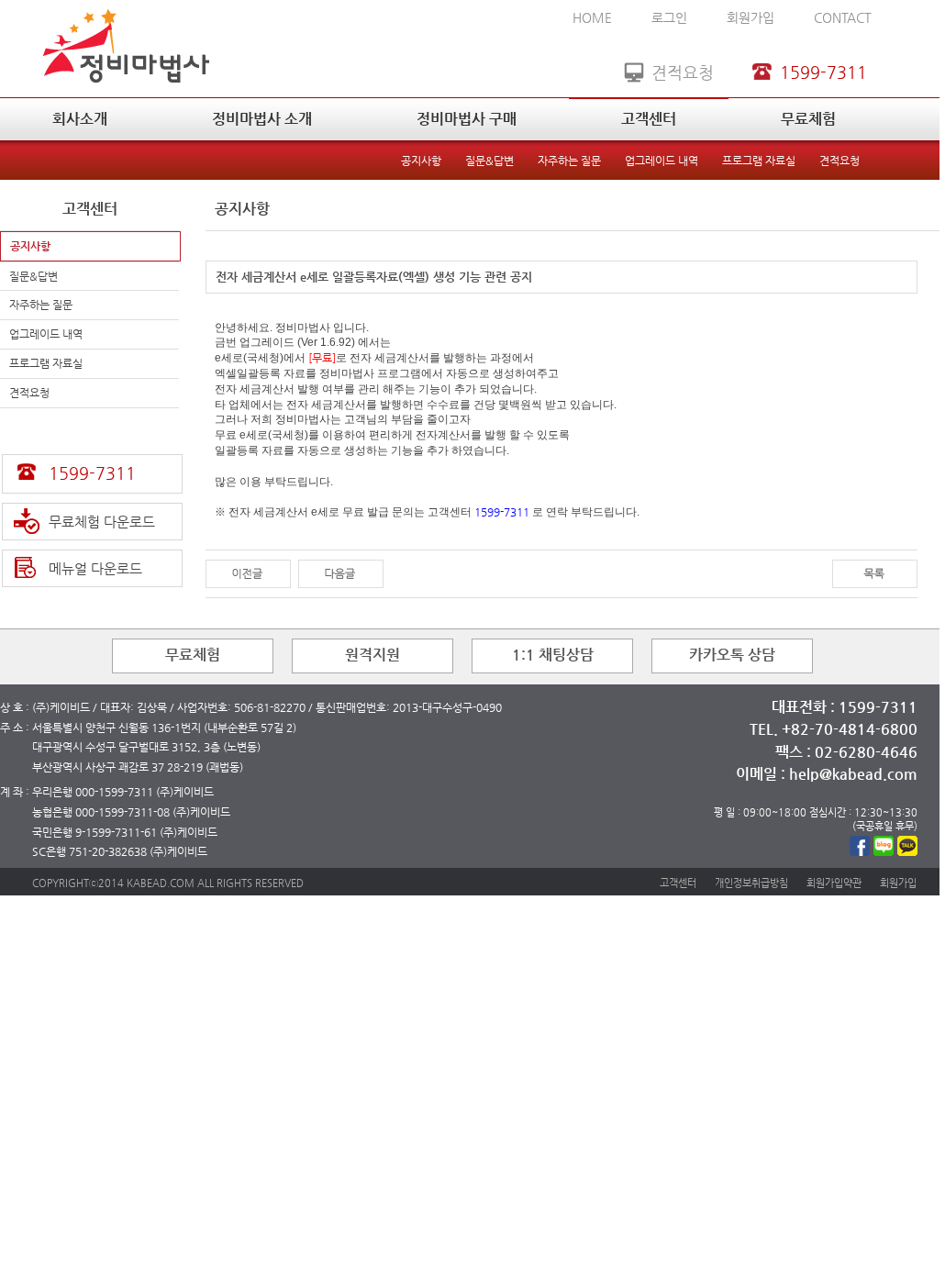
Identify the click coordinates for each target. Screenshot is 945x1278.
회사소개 (79, 119)
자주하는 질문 (569, 160)
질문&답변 (489, 160)
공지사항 (421, 160)
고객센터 (648, 119)
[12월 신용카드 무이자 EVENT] (248, 573)
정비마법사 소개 (262, 119)
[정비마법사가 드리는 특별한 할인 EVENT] (341, 573)
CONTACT (843, 17)
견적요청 (839, 160)
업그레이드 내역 (661, 160)
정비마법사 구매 (467, 119)
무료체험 (808, 119)
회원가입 (750, 17)
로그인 (669, 17)
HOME (592, 17)
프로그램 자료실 (758, 160)
